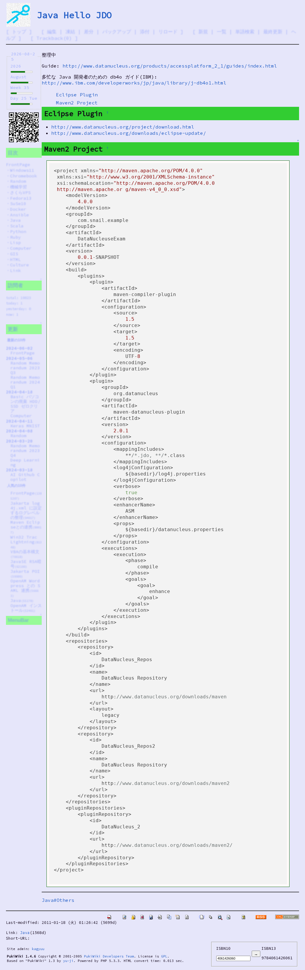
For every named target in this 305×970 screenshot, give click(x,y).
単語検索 (244, 32)
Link (15, 270)
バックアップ (116, 32)
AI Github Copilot (25, 477)
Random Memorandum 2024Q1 (25, 382)
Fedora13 (21, 198)
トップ (19, 32)
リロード (168, 32)
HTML (15, 259)
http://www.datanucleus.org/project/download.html (122, 127)
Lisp (15, 242)
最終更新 (272, 32)
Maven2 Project (77, 103)
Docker (18, 209)
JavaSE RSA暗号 (25, 564)
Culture (19, 264)
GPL (164, 956)
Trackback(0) (54, 38)
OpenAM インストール (26, 608)
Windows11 (22, 170)
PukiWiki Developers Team (109, 956)
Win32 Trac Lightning (26, 541)
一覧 (221, 32)
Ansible (19, 215)
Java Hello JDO (74, 15)
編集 (52, 32)
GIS (14, 253)
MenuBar (18, 620)
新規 (203, 32)
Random (18, 181)
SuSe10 (18, 203)
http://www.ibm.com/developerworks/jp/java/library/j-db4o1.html (134, 83)
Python (18, 231)
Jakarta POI (25, 573)
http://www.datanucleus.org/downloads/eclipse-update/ (128, 133)
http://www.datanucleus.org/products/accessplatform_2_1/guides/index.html (170, 66)
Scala (17, 226)
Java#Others (58, 900)
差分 (89, 32)
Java (15, 220)
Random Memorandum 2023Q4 (25, 450)
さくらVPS (20, 192)
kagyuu (38, 949)
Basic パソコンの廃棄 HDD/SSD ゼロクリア (25, 404)
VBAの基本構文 (24, 554)
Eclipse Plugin (77, 95)
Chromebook (23, 176)
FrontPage (18, 164)
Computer (21, 248)
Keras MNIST (25, 425)
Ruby (15, 237)
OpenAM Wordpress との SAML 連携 (25, 588)
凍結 (70, 32)
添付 (145, 32)
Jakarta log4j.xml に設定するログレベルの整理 (26, 510)
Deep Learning (25, 462)
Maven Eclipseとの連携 (25, 527)
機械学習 (18, 187)
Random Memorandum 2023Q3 (25, 367)
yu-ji (68, 961)
